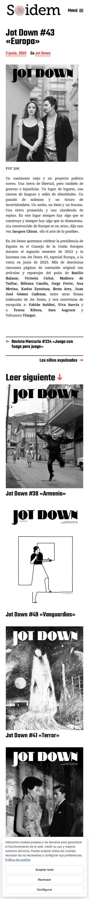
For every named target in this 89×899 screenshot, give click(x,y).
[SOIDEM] (34, 10)
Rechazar (44, 879)
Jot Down (43, 53)
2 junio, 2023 (16, 53)
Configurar (44, 889)
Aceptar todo (44, 869)
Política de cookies (17, 859)
